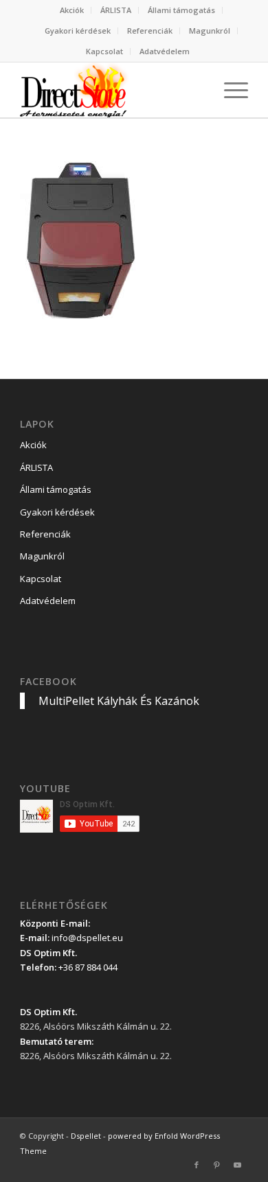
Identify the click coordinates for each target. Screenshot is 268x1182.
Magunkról (209, 30)
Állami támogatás (181, 10)
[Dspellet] (111, 89)
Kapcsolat (104, 51)
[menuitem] (72, 10)
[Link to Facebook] (196, 1165)
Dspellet (86, 1136)
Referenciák (149, 30)
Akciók (72, 10)
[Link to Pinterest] (217, 1165)
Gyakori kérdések (78, 30)
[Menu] (229, 89)
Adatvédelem (164, 51)
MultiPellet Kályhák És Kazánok (118, 700)
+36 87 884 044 (88, 967)
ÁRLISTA (115, 10)
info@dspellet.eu (87, 937)
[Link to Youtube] (237, 1165)
